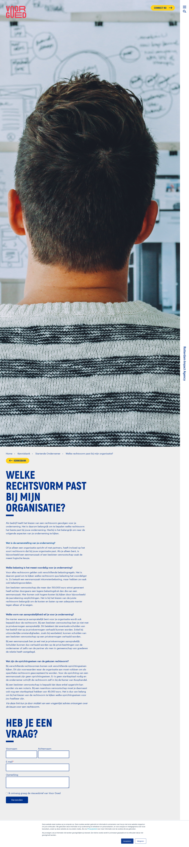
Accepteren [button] (127, 841)
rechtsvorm (51, 523)
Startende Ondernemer (47, 453)
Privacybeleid (92, 829)
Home (9, 453)
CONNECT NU (160, 8)
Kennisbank (24, 453)
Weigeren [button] (140, 841)
